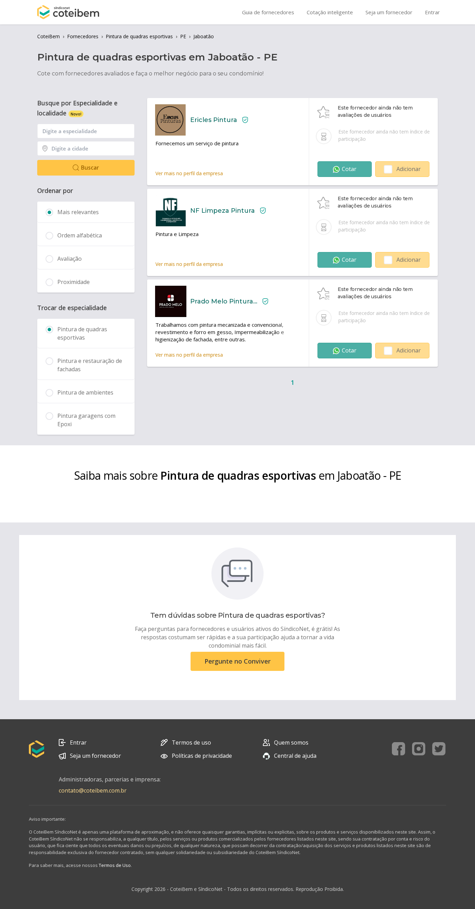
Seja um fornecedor (95, 756)
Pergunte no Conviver (237, 661)
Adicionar (408, 169)
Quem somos (291, 742)
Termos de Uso (115, 865)
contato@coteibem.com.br (93, 790)
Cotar (349, 169)
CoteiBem (48, 36)
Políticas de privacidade (202, 756)
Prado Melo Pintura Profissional (223, 301)
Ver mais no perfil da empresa (189, 173)
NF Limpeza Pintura (222, 210)
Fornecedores (82, 36)
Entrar (78, 742)
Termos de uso (191, 742)
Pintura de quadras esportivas (139, 36)
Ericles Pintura (213, 120)
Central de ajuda (295, 756)
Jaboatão (203, 36)
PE (183, 36)
